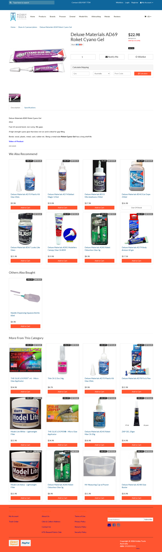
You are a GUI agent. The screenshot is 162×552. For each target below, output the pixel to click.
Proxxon (62, 16)
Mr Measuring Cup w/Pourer (97, 485)
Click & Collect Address (51, 521)
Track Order (13, 521)
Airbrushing (96, 16)
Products (42, 16)
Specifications (30, 107)
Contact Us (46, 527)
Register (134, 2)
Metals (107, 16)
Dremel (72, 16)
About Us (45, 516)
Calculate (143, 73)
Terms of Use (80, 516)
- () (148, 16)
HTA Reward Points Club (52, 532)
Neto (137, 548)
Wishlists (119, 2)
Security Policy (80, 532)
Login (127, 2)
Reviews (117, 16)
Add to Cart (25, 207)
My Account (13, 516)
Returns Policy (80, 527)
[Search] (10, 2)
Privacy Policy (80, 521)
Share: (73, 45)
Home (32, 16)
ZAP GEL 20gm (128, 431)
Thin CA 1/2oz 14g (56, 378)
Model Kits (83, 16)
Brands (52, 16)
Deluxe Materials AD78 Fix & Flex (136, 378)
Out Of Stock (136, 207)
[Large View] (15, 98)
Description (15, 107)
